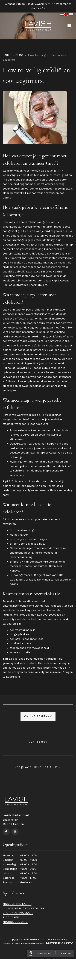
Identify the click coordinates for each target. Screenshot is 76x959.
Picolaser (11, 917)
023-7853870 (38, 741)
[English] (66, 14)
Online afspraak (38, 716)
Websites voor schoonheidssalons (24, 943)
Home (7, 55)
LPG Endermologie (18, 912)
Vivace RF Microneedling (23, 908)
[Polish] (71, 14)
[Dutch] (62, 14)
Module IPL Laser (17, 903)
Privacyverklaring (57, 939)
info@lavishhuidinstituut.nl (38, 767)
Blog (19, 55)
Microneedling (15, 921)
